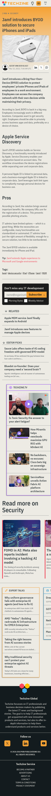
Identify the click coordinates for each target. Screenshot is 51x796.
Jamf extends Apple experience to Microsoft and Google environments (21, 260)
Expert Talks (17, 590)
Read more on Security (20, 506)
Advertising (25, 772)
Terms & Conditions (26, 782)
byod (4, 273)
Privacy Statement (25, 785)
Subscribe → (37, 294)
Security (14, 13)
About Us (25, 776)
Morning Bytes (16, 300)
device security (14, 273)
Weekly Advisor (36, 300)
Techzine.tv (20, 387)
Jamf (38, 273)
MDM (44, 273)
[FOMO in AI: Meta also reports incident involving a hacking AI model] (21, 533)
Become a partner (26, 769)
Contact (25, 779)
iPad (25, 273)
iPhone (31, 273)
